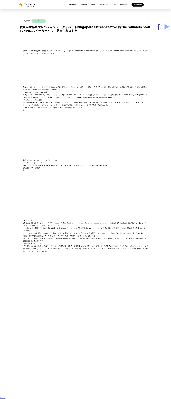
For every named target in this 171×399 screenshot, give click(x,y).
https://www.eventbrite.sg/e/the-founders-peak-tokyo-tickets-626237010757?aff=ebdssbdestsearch (69, 165)
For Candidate (137, 5)
